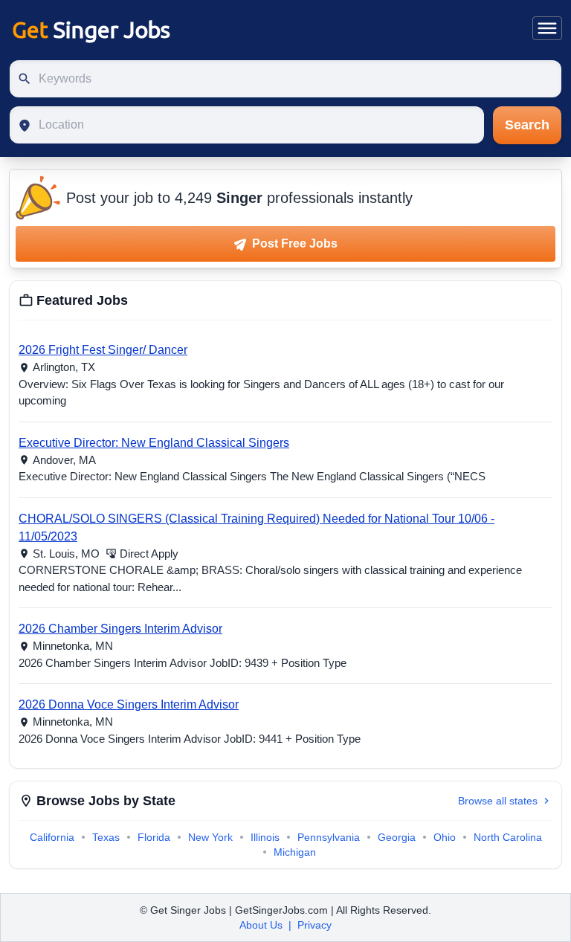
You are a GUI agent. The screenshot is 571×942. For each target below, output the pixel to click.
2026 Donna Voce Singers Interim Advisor (129, 704)
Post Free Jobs (293, 243)
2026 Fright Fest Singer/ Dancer (103, 349)
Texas (106, 837)
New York (210, 837)
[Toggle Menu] (547, 28)
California (52, 837)
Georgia (397, 837)
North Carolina (508, 837)
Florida (154, 837)
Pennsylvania (328, 837)
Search (527, 124)
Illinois (265, 837)
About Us (261, 925)
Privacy (314, 925)
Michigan (295, 852)
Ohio (444, 837)
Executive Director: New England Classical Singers (154, 442)
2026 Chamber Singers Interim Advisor (120, 628)
